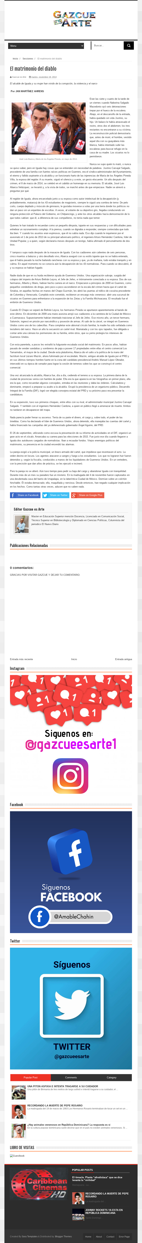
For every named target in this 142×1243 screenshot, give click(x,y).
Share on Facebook (28, 495)
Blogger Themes (63, 1236)
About (99, 1236)
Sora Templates (30, 1236)
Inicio (15, 58)
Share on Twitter (58, 495)
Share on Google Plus (90, 495)
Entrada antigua (123, 659)
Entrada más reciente (21, 659)
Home (88, 1236)
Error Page (124, 1236)
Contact (110, 1236)
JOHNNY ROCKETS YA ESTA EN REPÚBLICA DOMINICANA (104, 1211)
